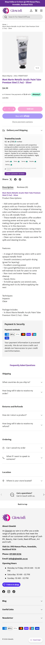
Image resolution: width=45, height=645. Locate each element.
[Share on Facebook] (15, 179)
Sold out (30, 109)
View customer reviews (15, 174)
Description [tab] (8, 187)
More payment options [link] (22, 122)
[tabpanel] (22, 254)
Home (4, 25)
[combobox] (22, 17)
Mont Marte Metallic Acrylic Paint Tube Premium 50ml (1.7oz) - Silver (20, 28)
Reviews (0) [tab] (22, 187)
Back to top (22, 504)
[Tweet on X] (10, 179)
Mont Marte (7, 76)
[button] (36, 10)
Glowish (8, 531)
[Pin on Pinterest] (20, 179)
